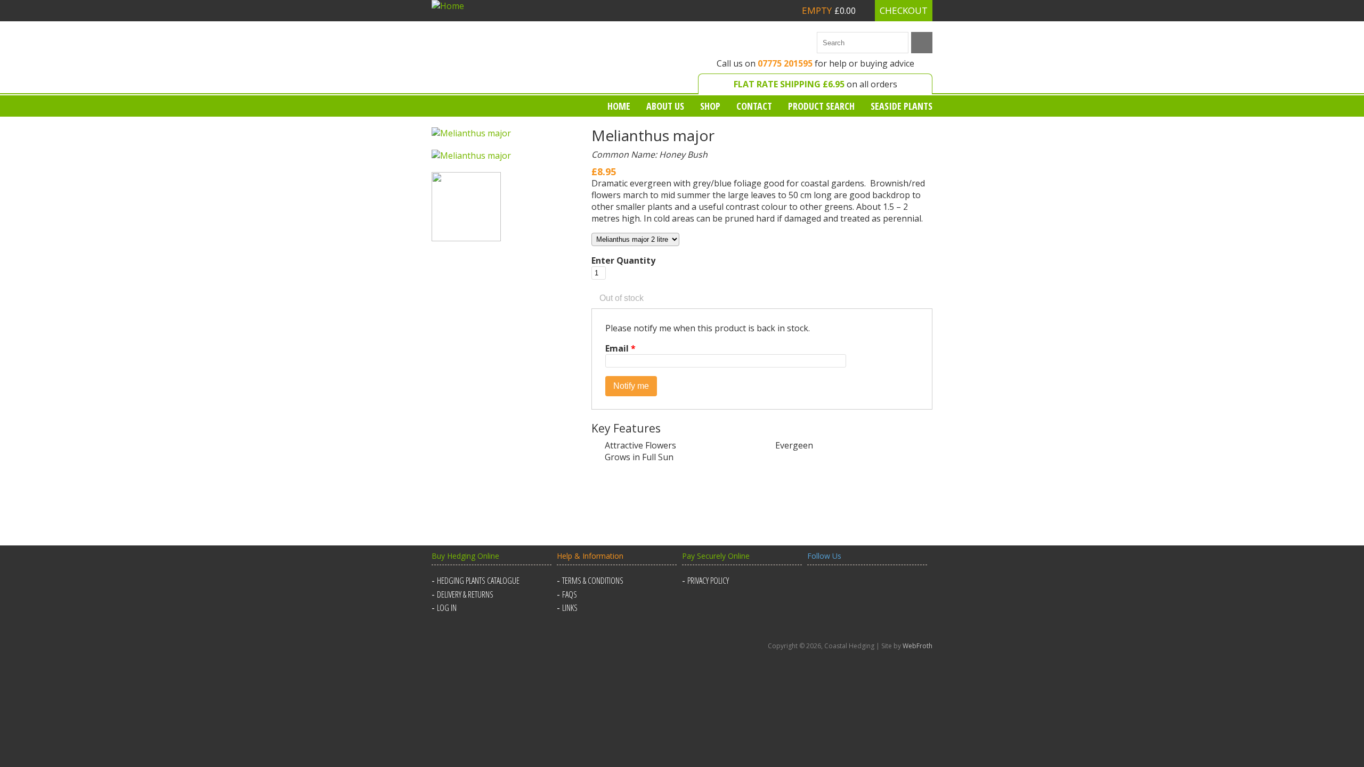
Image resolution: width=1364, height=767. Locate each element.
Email (620, 348)
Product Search (821, 106)
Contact (754, 106)
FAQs (569, 594)
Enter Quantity (623, 260)
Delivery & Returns (465, 594)
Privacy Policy (708, 580)
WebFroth (917, 645)
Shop (710, 106)
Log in (447, 608)
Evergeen (794, 445)
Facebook (817, 587)
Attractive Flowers (640, 445)
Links (570, 608)
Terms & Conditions (592, 580)
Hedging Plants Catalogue (478, 580)
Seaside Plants (901, 106)
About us (665, 106)
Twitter (843, 587)
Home (618, 106)
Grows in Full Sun (639, 457)
